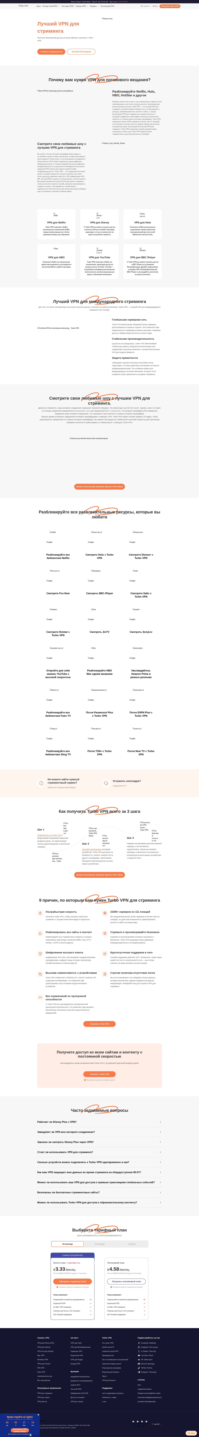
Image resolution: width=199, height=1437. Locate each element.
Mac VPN (40, 1355)
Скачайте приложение (91, 849)
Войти (155, 6)
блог (139, 1385)
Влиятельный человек (110, 1372)
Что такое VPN (107, 1343)
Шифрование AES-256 (79, 1393)
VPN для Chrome (43, 1364)
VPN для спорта (43, 1397)
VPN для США (76, 1343)
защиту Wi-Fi (75, 1385)
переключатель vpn (44, 1376)
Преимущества (108, 1355)
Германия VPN (76, 1351)
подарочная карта (145, 1389)
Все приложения (43, 1380)
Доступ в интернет (78, 1397)
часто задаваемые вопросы (113, 1393)
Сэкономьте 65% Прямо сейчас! (20, 1430)
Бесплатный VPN (107, 6)
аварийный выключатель (80, 1377)
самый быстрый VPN (110, 1351)
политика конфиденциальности (150, 1397)
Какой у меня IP (108, 1347)
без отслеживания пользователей (115, 1359)
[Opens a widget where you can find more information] (191, 1433)
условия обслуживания (147, 1401)
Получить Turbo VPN (169, 6)
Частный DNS (76, 1389)
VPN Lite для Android (45, 1351)
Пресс (104, 1376)
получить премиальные (51, 52)
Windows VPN (42, 1359)
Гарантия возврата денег (111, 1364)
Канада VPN (75, 1364)
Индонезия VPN (77, 1355)
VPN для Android (43, 1347)
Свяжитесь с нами (109, 1397)
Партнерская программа (111, 1368)
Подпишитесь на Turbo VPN (49, 835)
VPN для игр (42, 1401)
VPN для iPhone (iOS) (45, 1343)
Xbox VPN (41, 1372)
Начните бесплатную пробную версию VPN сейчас (99, 487)
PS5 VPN (40, 1368)
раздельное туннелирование (82, 1381)
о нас (104, 1401)
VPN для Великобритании (80, 1347)
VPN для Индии (77, 1359)
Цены (38, 6)
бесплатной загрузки (81, 52)
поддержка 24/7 (119, 786)
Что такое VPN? (68, 6)
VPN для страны (77, 1401)
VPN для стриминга (44, 1393)
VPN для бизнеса (108, 1380)
